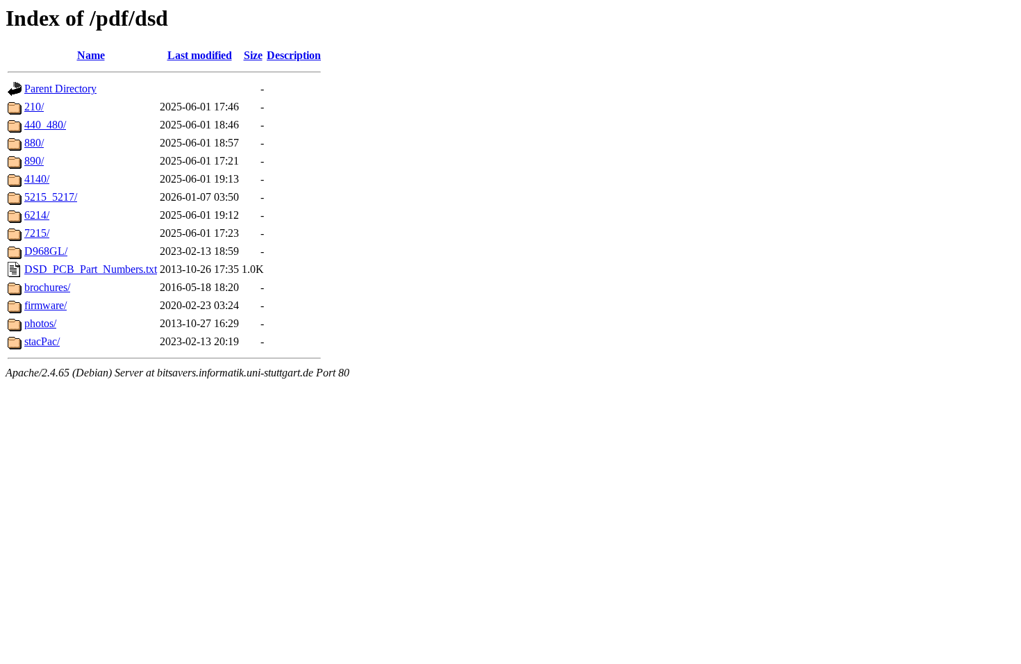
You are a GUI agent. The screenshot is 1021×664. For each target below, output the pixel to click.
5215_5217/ (50, 197)
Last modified (199, 55)
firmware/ (45, 305)
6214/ (36, 215)
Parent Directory (60, 88)
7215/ (36, 233)
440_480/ (45, 125)
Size (253, 55)
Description (294, 55)
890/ (34, 161)
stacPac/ (42, 341)
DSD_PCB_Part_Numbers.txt (90, 269)
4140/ (36, 179)
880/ (34, 143)
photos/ (40, 323)
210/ (34, 107)
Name (91, 55)
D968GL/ (45, 251)
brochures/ (47, 287)
